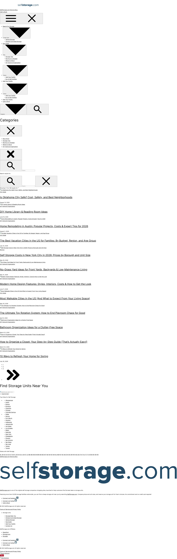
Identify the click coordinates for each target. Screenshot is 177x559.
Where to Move (10, 60)
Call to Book (3, 12)
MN (38, 454)
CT (11, 454)
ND (65, 454)
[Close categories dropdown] (11, 130)
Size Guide (6, 43)
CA (7, 454)
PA (73, 454)
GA (17, 454)
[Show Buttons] (4, 553)
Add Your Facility (10, 77)
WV (93, 454)
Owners (4, 75)
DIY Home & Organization (13, 62)
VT (87, 454)
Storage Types (6, 37)
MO (43, 454)
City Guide (3, 192)
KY (25, 454)
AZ (4, 454)
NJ (56, 454)
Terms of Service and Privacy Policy (10, 509)
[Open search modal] (38, 109)
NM (58, 454)
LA (27, 454)
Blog (4, 54)
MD (32, 454)
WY (98, 454)
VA (89, 454)
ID (20, 454)
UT (85, 454)
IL (21, 454)
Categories (3, 114)
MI (36, 454)
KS (23, 454)
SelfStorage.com (5, 490)
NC (63, 454)
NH (49, 454)
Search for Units (5, 394)
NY (60, 454)
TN (81, 454)
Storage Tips (9, 56)
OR (71, 454)
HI (18, 454)
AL (1, 454)
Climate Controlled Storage (13, 41)
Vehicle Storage (10, 39)
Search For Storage (8, 26)
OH (67, 454)
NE (47, 454)
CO (9, 454)
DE (13, 454)
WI (95, 454)
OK (69, 454)
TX (83, 454)
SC (77, 454)
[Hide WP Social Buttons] (4, 558)
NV (52, 454)
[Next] (13, 379)
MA (34, 454)
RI (75, 454)
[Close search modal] (11, 154)
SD (79, 454)
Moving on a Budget (11, 58)
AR (3, 454)
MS (40, 454)
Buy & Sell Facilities (11, 79)
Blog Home (6, 138)
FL (15, 454)
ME (29, 454)
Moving (2, 250)
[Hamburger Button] (21, 18)
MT (45, 454)
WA (91, 454)
